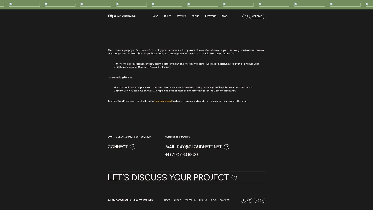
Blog (225, 16)
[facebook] (243, 200)
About (167, 16)
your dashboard (163, 101)
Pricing (195, 16)
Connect (224, 200)
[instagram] (249, 200)
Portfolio (210, 16)
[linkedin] (262, 200)
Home (155, 16)
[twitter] (256, 200)
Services (181, 16)
